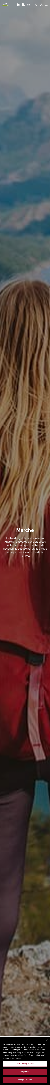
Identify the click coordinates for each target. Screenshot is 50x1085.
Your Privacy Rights (25, 1063)
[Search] (36, 4)
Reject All (25, 1072)
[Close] (47, 1040)
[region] (25, 1060)
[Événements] (18, 4)
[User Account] (41, 4)
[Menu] (46, 4)
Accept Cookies (25, 1080)
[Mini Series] (23, 4)
